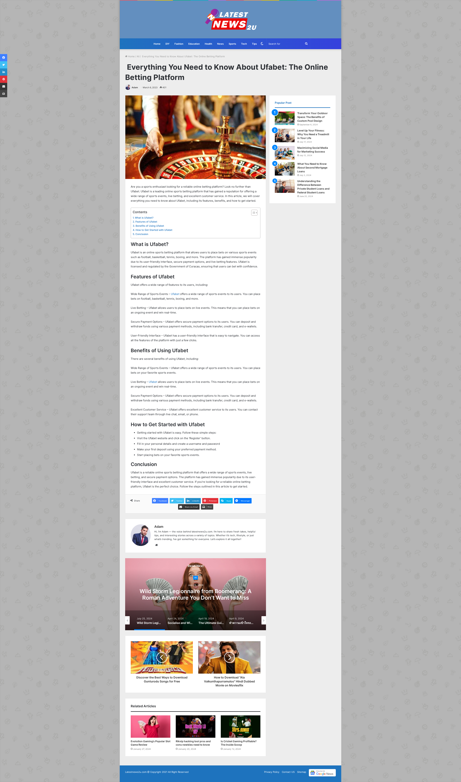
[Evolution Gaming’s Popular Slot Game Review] (150, 726)
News (220, 43)
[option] (195, 594)
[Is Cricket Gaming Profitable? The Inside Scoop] (240, 726)
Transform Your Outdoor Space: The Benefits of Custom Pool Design (312, 117)
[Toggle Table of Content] (253, 213)
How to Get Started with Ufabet (154, 229)
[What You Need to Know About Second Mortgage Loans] (285, 169)
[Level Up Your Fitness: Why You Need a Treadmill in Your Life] (285, 135)
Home (157, 43)
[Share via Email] (3, 86)
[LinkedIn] (3, 72)
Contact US (288, 771)
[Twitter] (3, 64)
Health (208, 43)
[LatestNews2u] (230, 19)
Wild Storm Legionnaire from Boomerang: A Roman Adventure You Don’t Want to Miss (196, 594)
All (138, 56)
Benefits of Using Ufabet (150, 225)
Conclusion (141, 234)
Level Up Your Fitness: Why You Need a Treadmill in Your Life (313, 134)
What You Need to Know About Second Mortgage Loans (312, 167)
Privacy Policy (271, 771)
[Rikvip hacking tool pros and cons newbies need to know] (195, 726)
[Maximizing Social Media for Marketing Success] (285, 153)
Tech (244, 43)
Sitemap (301, 771)
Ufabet (175, 294)
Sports (232, 43)
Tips (254, 43)
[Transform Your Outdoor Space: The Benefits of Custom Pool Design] (285, 118)
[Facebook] (3, 57)
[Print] (3, 93)
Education (194, 43)
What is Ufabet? (144, 217)
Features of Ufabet (146, 221)
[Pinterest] (3, 79)
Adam (135, 87)
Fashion (178, 43)
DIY (167, 43)
